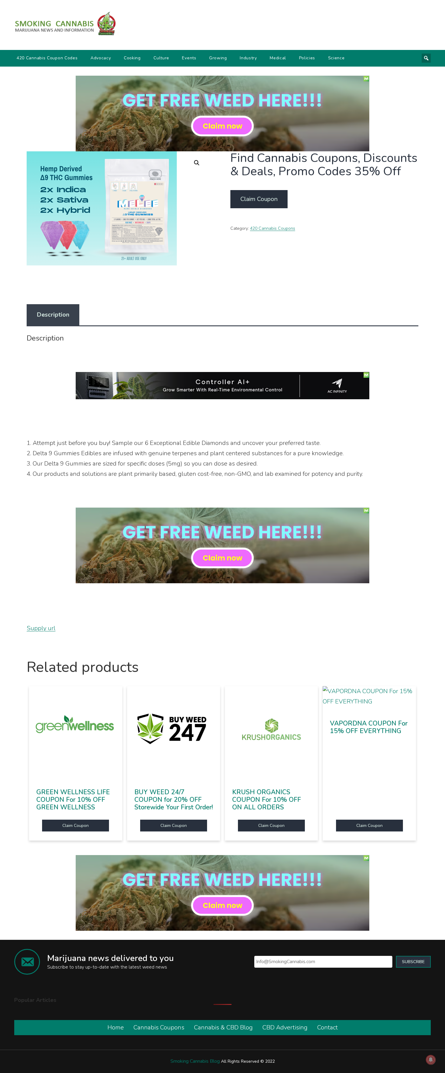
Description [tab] (53, 315)
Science (336, 58)
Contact (327, 1027)
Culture (161, 58)
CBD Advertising (285, 1027)
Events (189, 58)
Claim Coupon (259, 199)
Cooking (132, 58)
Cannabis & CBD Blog (223, 1027)
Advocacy (101, 58)
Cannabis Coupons (159, 1027)
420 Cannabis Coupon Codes (47, 58)
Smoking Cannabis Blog (195, 1061)
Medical (278, 58)
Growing (218, 58)
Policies (307, 58)
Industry (248, 58)
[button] (196, 162)
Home (115, 1027)
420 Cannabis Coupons (272, 228)
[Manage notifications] (431, 1060)
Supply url (41, 628)
